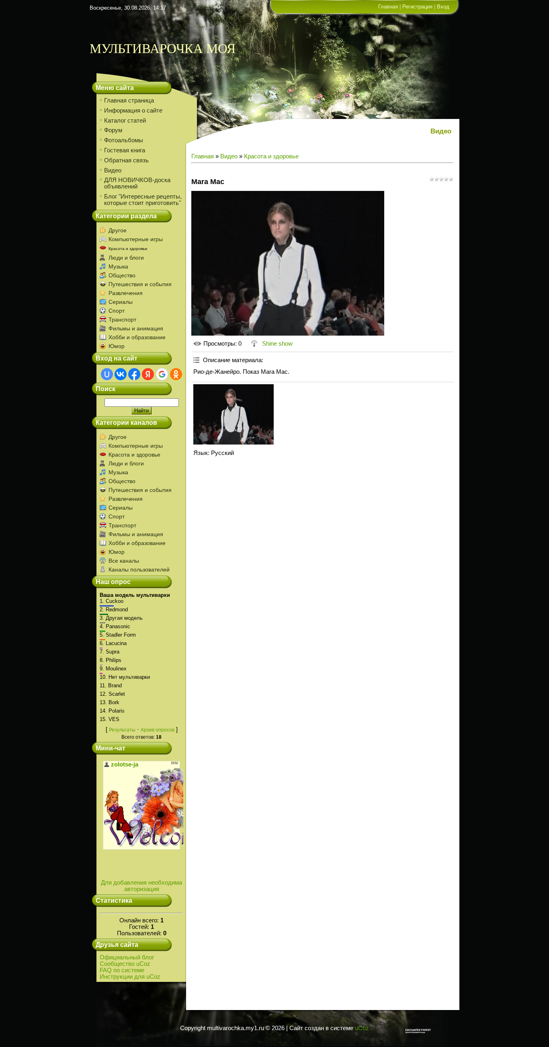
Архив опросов (157, 730)
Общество (122, 275)
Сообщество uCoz (125, 964)
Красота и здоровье (128, 248)
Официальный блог (127, 957)
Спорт (117, 310)
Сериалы (121, 302)
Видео (229, 156)
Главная (388, 7)
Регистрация (417, 7)
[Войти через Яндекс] (148, 374)
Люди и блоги (126, 257)
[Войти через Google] (162, 374)
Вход (443, 7)
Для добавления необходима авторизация (141, 885)
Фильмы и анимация (136, 328)
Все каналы (124, 560)
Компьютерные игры (136, 239)
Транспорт (122, 319)
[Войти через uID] (107, 374)
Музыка (118, 266)
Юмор (117, 346)
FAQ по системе (122, 970)
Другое (118, 230)
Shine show (277, 343)
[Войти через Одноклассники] (176, 374)
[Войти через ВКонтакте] (121, 374)
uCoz (362, 1028)
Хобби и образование (137, 337)
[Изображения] (233, 414)
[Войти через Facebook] (134, 374)
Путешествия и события (140, 284)
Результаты (122, 730)
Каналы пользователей (139, 569)
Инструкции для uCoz (130, 976)
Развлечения (126, 293)
